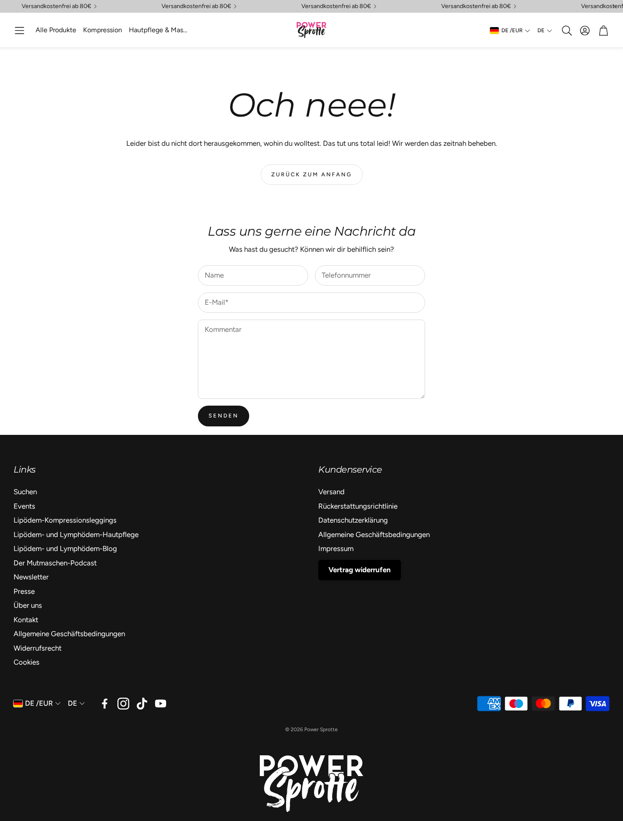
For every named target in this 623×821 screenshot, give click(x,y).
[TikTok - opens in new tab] (142, 704)
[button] (19, 30)
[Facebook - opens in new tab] (105, 704)
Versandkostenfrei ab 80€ (56, 6)
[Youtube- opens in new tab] (161, 704)
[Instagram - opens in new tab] (123, 704)
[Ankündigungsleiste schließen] (614, 6)
